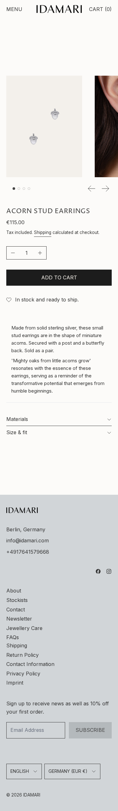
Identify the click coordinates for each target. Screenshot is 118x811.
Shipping (42, 232)
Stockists (17, 600)
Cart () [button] (100, 9)
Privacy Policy (23, 673)
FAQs (12, 637)
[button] (44, 126)
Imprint (14, 683)
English (19, 771)
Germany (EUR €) (67, 771)
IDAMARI (31, 794)
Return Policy (22, 655)
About (13, 590)
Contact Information (30, 664)
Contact (15, 609)
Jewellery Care (24, 628)
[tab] (14, 188)
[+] (40, 253)
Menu (14, 9)
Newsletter (19, 619)
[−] (12, 253)
